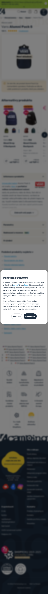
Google (26, 285)
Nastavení (17, 316)
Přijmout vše (30, 316)
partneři (16, 285)
